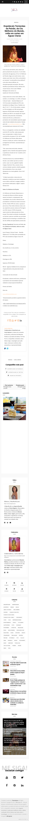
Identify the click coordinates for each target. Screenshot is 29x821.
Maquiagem (20, 627)
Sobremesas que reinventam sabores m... (12, 418)
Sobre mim (10, 643)
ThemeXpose (15, 800)
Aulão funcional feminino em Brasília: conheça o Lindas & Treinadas (13, 731)
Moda (5, 630)
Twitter (14, 591)
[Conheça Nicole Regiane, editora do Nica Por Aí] (14, 492)
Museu (12, 632)
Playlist (22, 637)
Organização (7, 635)
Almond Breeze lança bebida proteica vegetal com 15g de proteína (17, 672)
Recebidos (10, 640)
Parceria (21, 635)
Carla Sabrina (8, 328)
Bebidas (12, 607)
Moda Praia (6, 632)
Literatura (13, 627)
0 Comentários (14, 42)
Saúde (5, 643)
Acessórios (6, 607)
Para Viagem (14, 635)
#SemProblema (15, 604)
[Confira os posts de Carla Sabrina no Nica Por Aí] (14, 544)
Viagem (19, 645)
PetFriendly (12, 637)
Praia (5, 640)
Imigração (18, 625)
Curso (5, 619)
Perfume (5, 637)
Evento (14, 622)
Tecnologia (17, 643)
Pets (18, 637)
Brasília (16, 22)
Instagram (14, 585)
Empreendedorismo (17, 619)
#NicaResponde (7, 604)
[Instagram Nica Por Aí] (4, 523)
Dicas (9, 619)
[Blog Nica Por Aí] (7, 523)
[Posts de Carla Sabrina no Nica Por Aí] (7, 573)
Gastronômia (7, 625)
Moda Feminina (11, 630)
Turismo (14, 645)
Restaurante (22, 640)
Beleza (17, 607)
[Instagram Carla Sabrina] (4, 573)
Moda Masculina (20, 630)
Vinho (5, 648)
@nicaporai (9, 816)
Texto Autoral (7, 645)
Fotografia (20, 622)
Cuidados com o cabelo (9, 617)
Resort (15, 640)
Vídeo (9, 648)
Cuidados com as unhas (9, 614)
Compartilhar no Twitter (15, 372)
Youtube (22, 591)
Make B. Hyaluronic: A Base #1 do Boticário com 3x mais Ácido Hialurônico (14, 749)
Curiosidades (19, 617)
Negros (23, 632)
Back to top (23, 819)
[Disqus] (14, 447)
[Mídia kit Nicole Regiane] (10, 523)
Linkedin (22, 585)
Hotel (13, 625)
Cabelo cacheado (7, 609)
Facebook (6, 585)
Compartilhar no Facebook (15, 368)
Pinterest (6, 591)
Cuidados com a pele (14, 612)
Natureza (17, 632)
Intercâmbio (6, 627)
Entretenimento (7, 622)
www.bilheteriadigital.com (15, 124)
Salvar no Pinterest (15, 375)
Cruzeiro (6, 612)
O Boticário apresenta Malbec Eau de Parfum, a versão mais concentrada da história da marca (14, 740)
